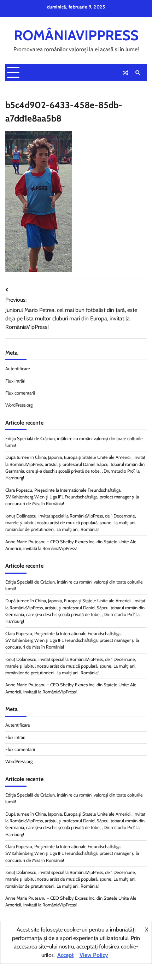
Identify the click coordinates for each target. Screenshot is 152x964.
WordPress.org (19, 405)
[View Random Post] (125, 72)
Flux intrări (15, 381)
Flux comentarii (20, 393)
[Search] (138, 72)
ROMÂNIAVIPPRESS (76, 35)
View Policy (94, 955)
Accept (65, 955)
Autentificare (17, 368)
